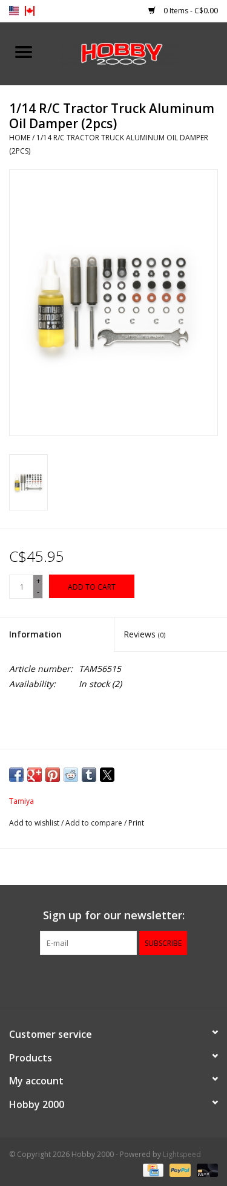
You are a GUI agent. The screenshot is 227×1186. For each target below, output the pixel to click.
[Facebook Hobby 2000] (113, 979)
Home (19, 137)
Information (35, 634)
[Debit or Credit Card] (205, 1169)
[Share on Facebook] (16, 774)
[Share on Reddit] (71, 774)
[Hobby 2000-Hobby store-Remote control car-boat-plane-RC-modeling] (137, 52)
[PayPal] (178, 1169)
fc (30, 11)
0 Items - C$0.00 (190, 10)
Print (136, 823)
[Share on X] (107, 774)
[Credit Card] (152, 1169)
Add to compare (94, 823)
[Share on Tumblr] (89, 774)
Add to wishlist (35, 823)
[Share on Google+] (34, 774)
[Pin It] (52, 774)
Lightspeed (182, 1154)
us (14, 11)
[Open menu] (23, 51)
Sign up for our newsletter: (114, 915)
